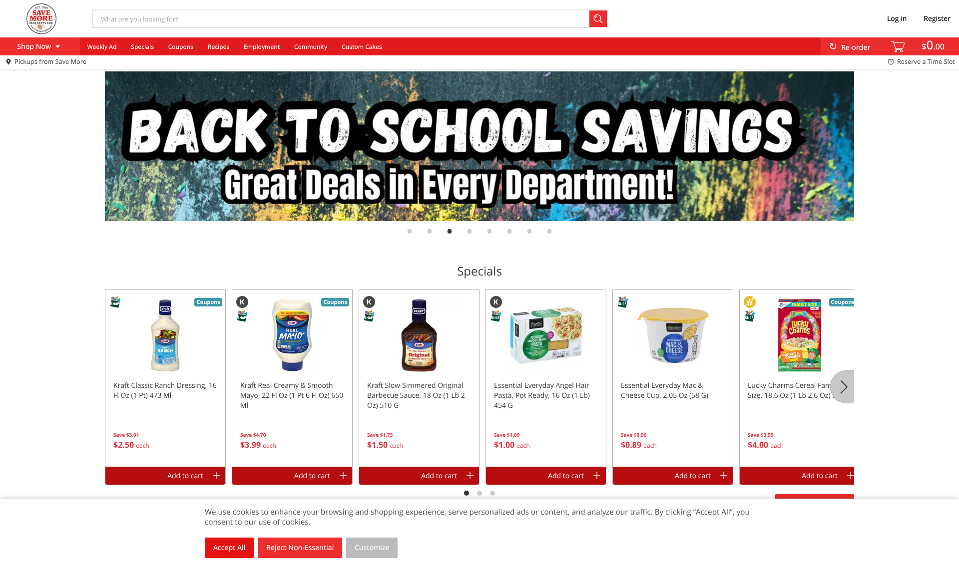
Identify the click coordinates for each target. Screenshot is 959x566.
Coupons (180, 46)
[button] (165, 378)
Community (310, 46)
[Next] (842, 386)
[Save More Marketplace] (41, 18)
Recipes (218, 46)
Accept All (229, 548)
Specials (142, 46)
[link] (479, 146)
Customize (372, 548)
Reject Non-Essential (300, 548)
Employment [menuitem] (262, 46)
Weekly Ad (101, 46)
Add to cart (185, 476)
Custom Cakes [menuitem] (362, 46)
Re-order (855, 47)
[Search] (598, 18)
